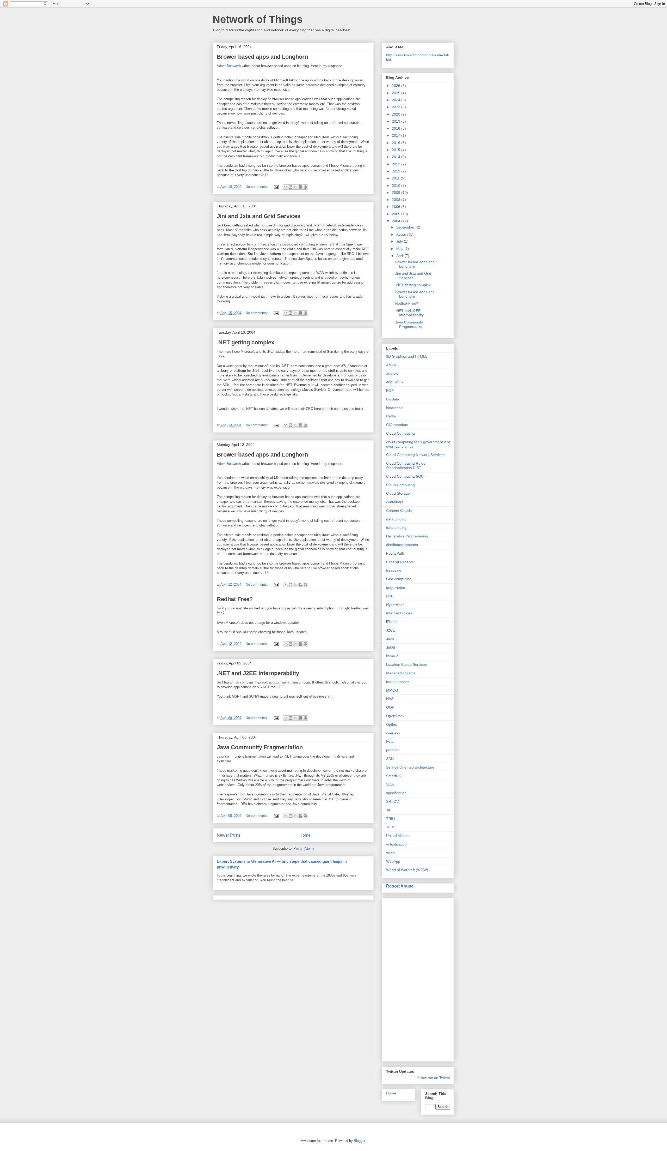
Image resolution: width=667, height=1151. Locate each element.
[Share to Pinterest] (305, 187)
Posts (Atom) (304, 848)
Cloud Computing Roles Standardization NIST (405, 465)
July (400, 241)
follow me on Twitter (433, 1078)
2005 (396, 214)
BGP (390, 390)
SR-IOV (392, 801)
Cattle (391, 416)
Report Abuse (399, 886)
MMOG (392, 690)
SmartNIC (394, 776)
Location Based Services (406, 664)
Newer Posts (228, 835)
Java (390, 639)
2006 (396, 207)
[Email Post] (276, 187)
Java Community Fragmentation (260, 747)
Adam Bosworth (229, 66)
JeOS (390, 647)
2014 (396, 157)
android (392, 373)
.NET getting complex (245, 342)
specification (396, 793)
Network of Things (257, 19)
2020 (396, 114)
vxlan (390, 853)
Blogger (359, 1141)
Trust (390, 827)
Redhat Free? (235, 599)
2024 (396, 100)
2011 (396, 178)
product (392, 750)
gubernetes (395, 587)
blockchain (395, 408)
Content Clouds (399, 510)
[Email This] (285, 187)
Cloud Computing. (401, 485)
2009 (396, 192)
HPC (390, 596)
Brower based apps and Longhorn (262, 56)
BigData (392, 399)
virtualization (396, 844)
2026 (396, 85)
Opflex (391, 724)
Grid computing (398, 579)
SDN (390, 759)
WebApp (393, 861)
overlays (393, 733)
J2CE (390, 630)
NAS (389, 699)
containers (394, 502)
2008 (396, 199)
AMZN (391, 365)
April (400, 256)
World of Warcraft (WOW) (407, 870)
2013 (396, 164)
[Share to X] (295, 187)
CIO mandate (397, 425)
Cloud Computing (400, 433)
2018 (396, 128)
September (406, 227)
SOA (390, 784)
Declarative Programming (407, 536)
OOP (390, 707)
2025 (396, 93)
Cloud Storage (398, 493)
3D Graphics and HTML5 (406, 356)
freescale (393, 570)
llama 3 (392, 656)
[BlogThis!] (290, 187)
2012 (396, 171)
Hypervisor (395, 605)
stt (388, 810)
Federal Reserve (400, 562)
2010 (396, 185)
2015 (396, 150)
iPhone (392, 622)
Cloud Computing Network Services (415, 455)
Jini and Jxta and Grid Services (258, 216)
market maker (397, 682)
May (400, 249)
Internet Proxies (399, 613)
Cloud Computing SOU (405, 476)
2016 (396, 143)
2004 (396, 221)
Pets (389, 741)
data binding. (396, 527)
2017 (396, 135)
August (402, 234)
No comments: (257, 187)
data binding (396, 519)
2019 (396, 121)
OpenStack (395, 716)
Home (305, 835)
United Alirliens (398, 836)
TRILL (391, 819)
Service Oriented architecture (410, 767)
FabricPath (395, 553)
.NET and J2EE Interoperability (258, 673)
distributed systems (402, 545)
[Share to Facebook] (300, 187)
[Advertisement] (407, 978)
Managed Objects (400, 673)
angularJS (394, 382)
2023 (396, 107)
